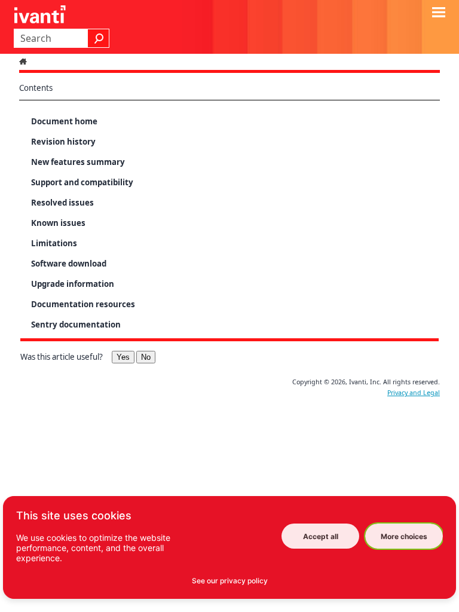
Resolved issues (62, 202)
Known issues (58, 223)
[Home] (24, 61)
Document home (64, 121)
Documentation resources (83, 304)
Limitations (54, 243)
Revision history (63, 141)
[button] (98, 38)
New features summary (78, 162)
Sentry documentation (76, 324)
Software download (68, 263)
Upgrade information (72, 284)
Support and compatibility (82, 182)
